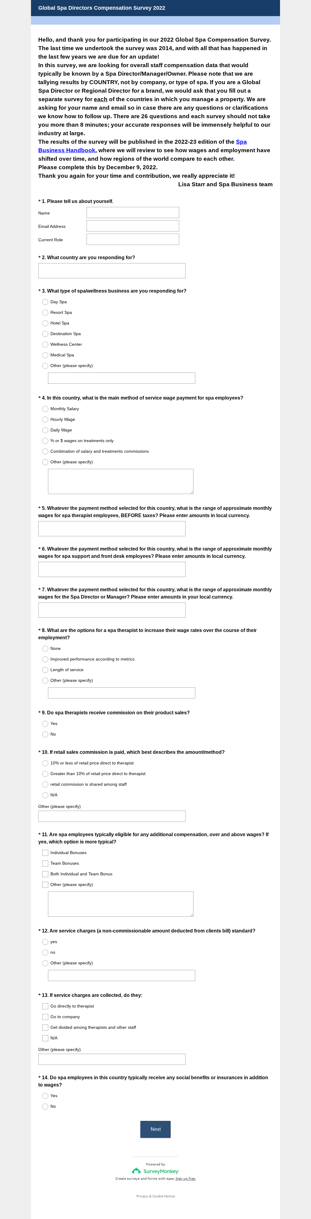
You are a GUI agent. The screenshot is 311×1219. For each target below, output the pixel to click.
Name (44, 213)
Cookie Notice (163, 1196)
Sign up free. (186, 1178)
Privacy (142, 1196)
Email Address (52, 226)
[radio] (41, 302)
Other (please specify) (59, 806)
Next (156, 1129)
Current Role (50, 239)
